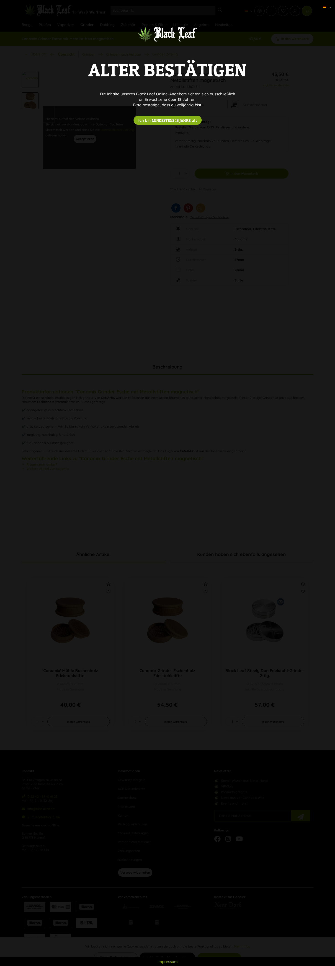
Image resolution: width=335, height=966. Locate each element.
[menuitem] (325, 3)
